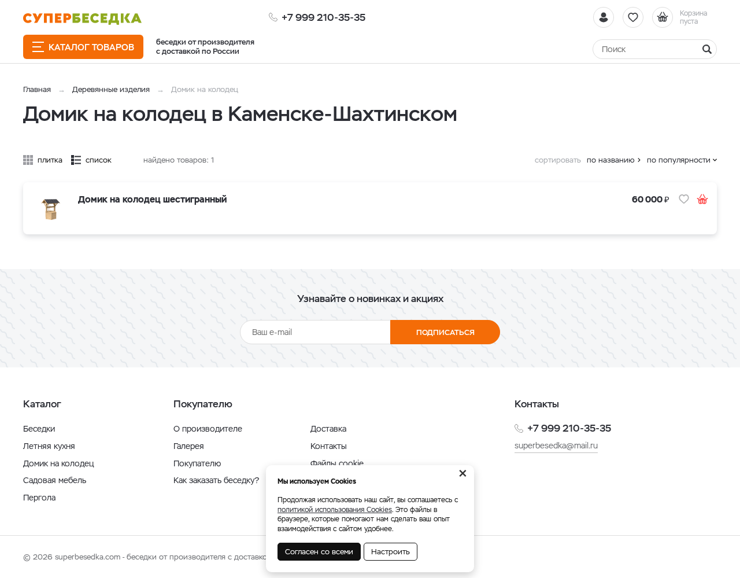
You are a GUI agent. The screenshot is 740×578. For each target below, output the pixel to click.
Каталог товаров (91, 47)
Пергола (39, 497)
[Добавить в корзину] (702, 199)
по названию (611, 160)
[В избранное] (684, 199)
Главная (37, 89)
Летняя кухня (49, 446)
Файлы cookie (337, 463)
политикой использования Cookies (335, 509)
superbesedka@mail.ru (556, 445)
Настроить (390, 552)
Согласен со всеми (319, 552)
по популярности (679, 160)
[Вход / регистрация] (603, 17)
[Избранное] (633, 17)
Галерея (188, 446)
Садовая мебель (54, 480)
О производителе (207, 429)
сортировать (558, 160)
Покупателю (197, 463)
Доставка (328, 429)
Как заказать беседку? (216, 480)
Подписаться (445, 332)
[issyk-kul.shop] (82, 19)
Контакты (328, 446)
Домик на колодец (58, 463)
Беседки (39, 429)
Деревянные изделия (111, 89)
